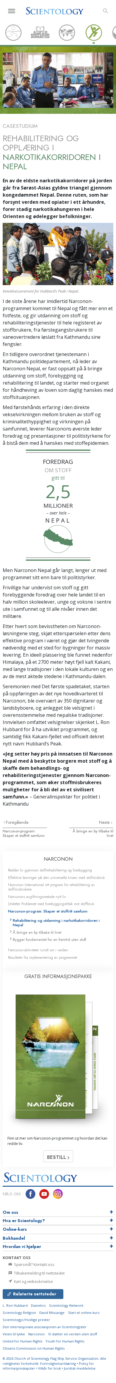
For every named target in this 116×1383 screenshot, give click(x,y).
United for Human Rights (22, 1341)
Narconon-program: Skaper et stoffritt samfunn (24, 833)
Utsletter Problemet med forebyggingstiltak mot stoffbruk (51, 904)
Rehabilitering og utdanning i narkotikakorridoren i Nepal (56, 923)
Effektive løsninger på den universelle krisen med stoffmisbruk (56, 877)
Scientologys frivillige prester (26, 1319)
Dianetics (38, 1305)
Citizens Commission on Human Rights (34, 1348)
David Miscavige (52, 1312)
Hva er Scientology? (24, 1221)
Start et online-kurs (83, 1312)
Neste (105, 822)
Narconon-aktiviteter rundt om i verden (38, 950)
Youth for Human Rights (65, 1341)
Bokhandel (14, 1238)
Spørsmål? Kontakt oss (33, 1264)
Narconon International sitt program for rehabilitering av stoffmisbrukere (51, 887)
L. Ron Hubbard (15, 1305)
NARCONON (58, 859)
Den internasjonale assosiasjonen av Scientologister (45, 1327)
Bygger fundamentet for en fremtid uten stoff (49, 939)
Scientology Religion (19, 1312)
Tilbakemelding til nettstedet (39, 1273)
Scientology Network (66, 1305)
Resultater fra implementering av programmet (42, 957)
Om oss (10, 1212)
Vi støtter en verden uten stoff (72, 1334)
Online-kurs (15, 1229)
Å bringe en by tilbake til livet (93, 833)
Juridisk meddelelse (79, 1368)
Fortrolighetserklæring (58, 1363)
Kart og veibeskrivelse (33, 1281)
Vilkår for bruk (49, 1368)
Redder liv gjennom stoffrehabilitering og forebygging (50, 870)
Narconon (36, 1334)
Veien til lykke (14, 1334)
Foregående (17, 822)
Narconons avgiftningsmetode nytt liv (37, 896)
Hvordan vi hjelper (22, 1247)
